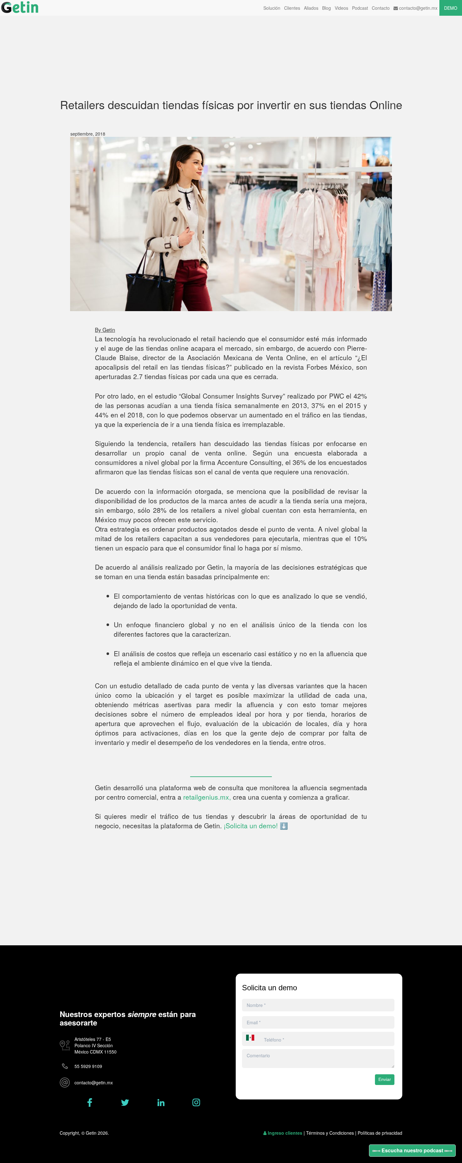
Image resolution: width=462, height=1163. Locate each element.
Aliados (311, 8)
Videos (341, 8)
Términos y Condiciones (330, 1133)
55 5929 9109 (88, 1066)
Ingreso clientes (285, 1133)
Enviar (384, 1079)
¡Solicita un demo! (252, 825)
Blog (326, 8)
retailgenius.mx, (207, 797)
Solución (271, 8)
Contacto (381, 8)
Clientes (292, 8)
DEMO (450, 8)
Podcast (360, 8)
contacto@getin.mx (417, 8)
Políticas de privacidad (380, 1133)
